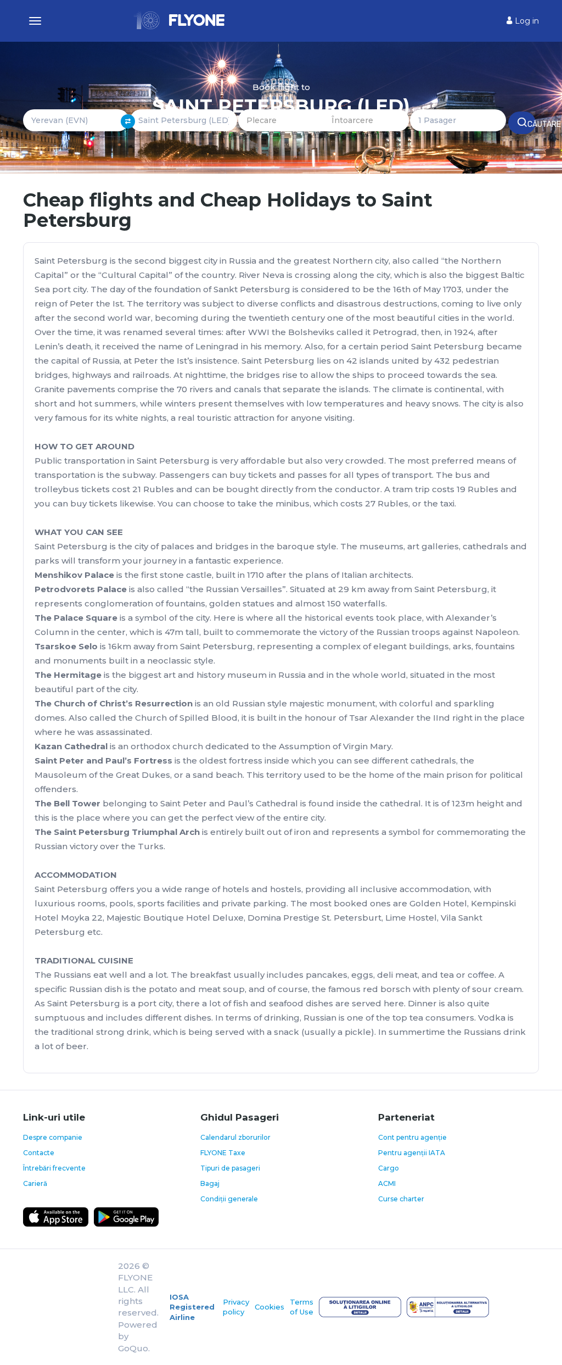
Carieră (35, 1183)
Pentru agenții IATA (411, 1153)
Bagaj (210, 1183)
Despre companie (52, 1137)
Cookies (269, 1306)
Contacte (38, 1153)
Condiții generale (229, 1199)
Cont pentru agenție (412, 1137)
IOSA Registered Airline (192, 1307)
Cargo (388, 1168)
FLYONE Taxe (222, 1153)
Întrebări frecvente (54, 1168)
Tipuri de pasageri (230, 1168)
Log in (526, 21)
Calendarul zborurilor (235, 1137)
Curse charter (401, 1199)
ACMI (387, 1183)
